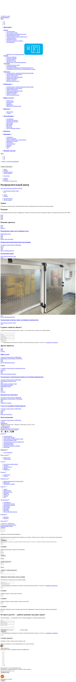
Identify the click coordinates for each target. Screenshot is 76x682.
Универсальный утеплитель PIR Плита (14, 441)
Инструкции (10, 123)
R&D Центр (10, 142)
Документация (8, 116)
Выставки (6, 493)
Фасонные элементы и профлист (15, 40)
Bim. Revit (9, 125)
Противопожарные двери (13, 35)
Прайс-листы (10, 100)
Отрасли (6, 55)
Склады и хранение (11, 58)
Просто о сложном (11, 138)
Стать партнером (11, 143)
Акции (5, 489)
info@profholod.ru (5, 17)
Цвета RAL (9, 127)
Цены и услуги (8, 98)
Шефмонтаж (10, 104)
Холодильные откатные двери (11, 191)
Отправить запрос (5, 584)
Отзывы (9, 113)
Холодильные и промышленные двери (16, 34)
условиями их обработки (51, 342)
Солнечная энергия (11, 66)
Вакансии (9, 145)
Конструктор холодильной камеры (15, 54)
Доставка (9, 103)
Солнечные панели (11, 38)
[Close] (3, 530)
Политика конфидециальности (8, 525)
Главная (6, 178)
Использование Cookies (7, 526)
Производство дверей (12, 141)
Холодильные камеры (12, 32)
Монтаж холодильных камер (14, 106)
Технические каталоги (12, 120)
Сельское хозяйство (11, 57)
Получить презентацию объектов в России (11, 188)
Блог (8, 147)
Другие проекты (8, 173)
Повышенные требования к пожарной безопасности (20, 67)
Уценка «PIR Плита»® (12, 75)
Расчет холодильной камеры (11, 464)
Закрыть (3, 680)
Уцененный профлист (12, 78)
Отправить (3, 340)
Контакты (7, 131)
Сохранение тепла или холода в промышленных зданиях (21, 69)
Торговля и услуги (11, 61)
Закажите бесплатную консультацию (10, 428)
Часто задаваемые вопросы (13, 128)
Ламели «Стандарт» (12, 79)
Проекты (7, 109)
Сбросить (3, 555)
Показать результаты (6, 561)
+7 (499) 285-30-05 (5, 426)
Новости (9, 146)
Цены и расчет (4, 455)
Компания (7, 134)
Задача (5, 169)
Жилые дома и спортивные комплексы (16, 62)
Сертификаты (10, 119)
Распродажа (7, 71)
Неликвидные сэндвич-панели (14, 74)
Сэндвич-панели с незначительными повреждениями (20, 73)
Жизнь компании (8, 491)
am (4, 23)
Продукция (7, 27)
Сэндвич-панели (11, 31)
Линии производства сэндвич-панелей (16, 139)
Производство (4, 478)
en (4, 21)
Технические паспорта (12, 121)
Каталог (6, 30)
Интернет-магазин (9, 150)
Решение (6, 170)
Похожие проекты (8, 172)
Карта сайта (4, 521)
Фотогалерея (10, 111)
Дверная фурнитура (12, 39)
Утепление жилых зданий (13, 65)
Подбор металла (8, 466)
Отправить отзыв (5, 672)
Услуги (2, 461)
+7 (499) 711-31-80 (5, 16)
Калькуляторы (10, 102)
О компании (10, 137)
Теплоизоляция (10, 42)
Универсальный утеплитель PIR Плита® (17, 36)
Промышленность (11, 59)
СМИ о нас (6, 494)
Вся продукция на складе (13, 81)
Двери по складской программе (14, 77)
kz (4, 24)
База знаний (10, 124)
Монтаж (6, 468)
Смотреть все (4, 423)
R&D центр (6, 482)
